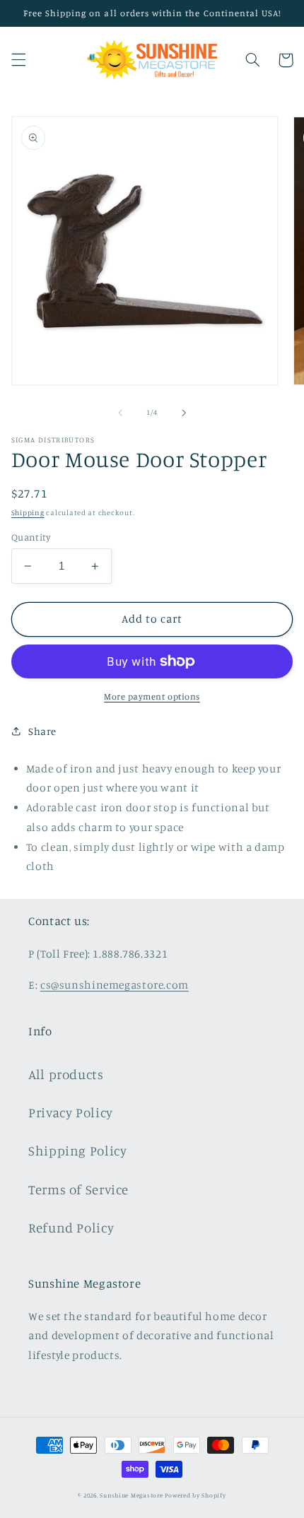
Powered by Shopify (195, 1495)
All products (66, 1074)
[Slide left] (120, 412)
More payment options (152, 696)
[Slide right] (183, 412)
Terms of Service (78, 1189)
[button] (18, 60)
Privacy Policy (70, 1112)
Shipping (28, 512)
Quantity (30, 537)
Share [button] (42, 731)
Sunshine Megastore (131, 1495)
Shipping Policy (77, 1150)
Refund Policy (71, 1227)
